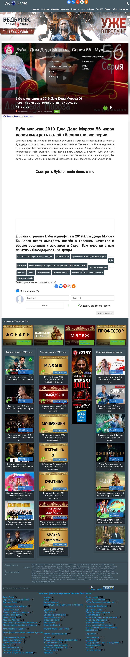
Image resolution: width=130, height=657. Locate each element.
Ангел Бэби (8, 597)
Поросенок (91, 634)
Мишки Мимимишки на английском (20, 625)
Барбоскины (92, 597)
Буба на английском (95, 600)
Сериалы (45, 9)
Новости (75, 9)
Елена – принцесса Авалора (16, 612)
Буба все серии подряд (42, 256)
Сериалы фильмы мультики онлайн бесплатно (65, 593)
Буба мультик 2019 (61, 273)
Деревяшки (50, 610)
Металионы (49, 622)
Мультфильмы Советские (56, 629)
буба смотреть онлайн (57, 265)
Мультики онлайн (78, 265)
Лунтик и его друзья (12, 615)
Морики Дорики (52, 625)
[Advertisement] (65, 197)
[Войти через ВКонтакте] (73, 2)
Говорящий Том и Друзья (15, 606)
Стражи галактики (53, 642)
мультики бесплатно (93, 273)
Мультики (65, 9)
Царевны (48, 652)
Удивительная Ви (11, 647)
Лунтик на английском (55, 615)
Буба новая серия (37, 265)
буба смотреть (43, 273)
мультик (21, 273)
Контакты (123, 9)
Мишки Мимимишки (95, 622)
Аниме (47, 597)
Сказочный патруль (12, 640)
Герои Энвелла (51, 602)
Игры (83, 9)
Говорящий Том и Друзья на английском (63, 605)
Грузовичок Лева (11, 610)
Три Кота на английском (56, 645)
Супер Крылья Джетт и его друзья (102, 642)
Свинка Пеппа (92, 637)
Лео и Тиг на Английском (98, 612)
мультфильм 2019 (80, 256)
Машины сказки (52, 620)
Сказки (47, 637)
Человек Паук (51, 650)
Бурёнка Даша (10, 602)
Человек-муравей (11, 650)
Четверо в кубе (93, 650)
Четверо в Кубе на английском (18, 652)
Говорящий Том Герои (96, 606)
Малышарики (9, 617)
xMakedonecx (23, 111)
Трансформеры (93, 645)
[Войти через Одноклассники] (86, 2)
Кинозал (35, 9)
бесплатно (77, 273)
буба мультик (23, 256)
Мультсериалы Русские (14, 629)
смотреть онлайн (25, 278)
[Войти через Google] (82, 2)
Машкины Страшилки (96, 620)
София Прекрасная (12, 642)
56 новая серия (62, 256)
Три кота (7, 645)
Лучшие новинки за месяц (109, 352)
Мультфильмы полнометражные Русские (23, 632)
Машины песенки (11, 620)
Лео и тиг (48, 612)
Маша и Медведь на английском (101, 617)
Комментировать (105, 313)
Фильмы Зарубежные (85, 342)
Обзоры (90, 9)
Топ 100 (99, 9)
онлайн (30, 273)
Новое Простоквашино (55, 634)
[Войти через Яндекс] (78, 2)
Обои (114, 9)
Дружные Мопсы (94, 610)
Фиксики (90, 647)
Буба (56, 111)
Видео (107, 9)
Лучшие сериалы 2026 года (18, 352)
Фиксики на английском (55, 647)
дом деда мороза (98, 256)
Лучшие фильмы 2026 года (53, 352)
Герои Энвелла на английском (100, 602)
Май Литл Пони (93, 615)
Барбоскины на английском (16, 600)
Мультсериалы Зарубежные (99, 625)
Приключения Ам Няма (14, 637)
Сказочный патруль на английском (60, 640)
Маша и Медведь (52, 617)
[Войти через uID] (69, 2)
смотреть (21, 265)
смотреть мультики (98, 267)
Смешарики (91, 640)
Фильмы (55, 9)
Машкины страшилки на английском (20, 622)
